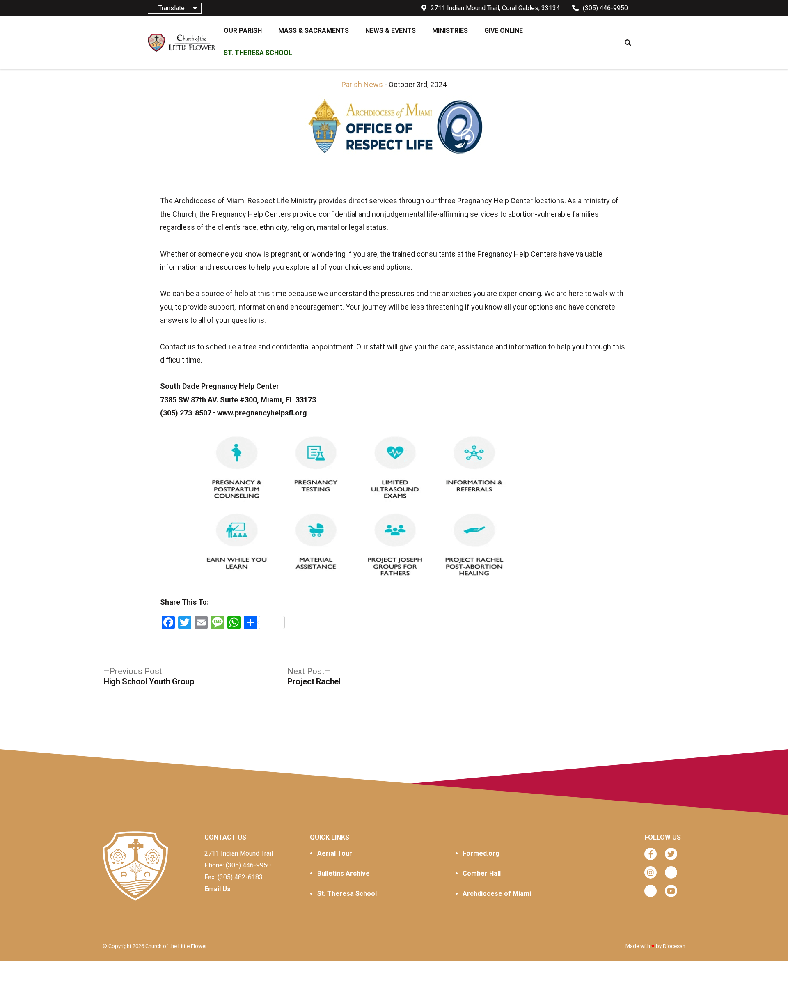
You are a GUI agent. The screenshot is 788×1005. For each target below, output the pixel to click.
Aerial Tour (334, 853)
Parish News (362, 84)
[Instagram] (650, 872)
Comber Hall (482, 873)
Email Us (217, 889)
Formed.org (481, 853)
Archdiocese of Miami (497, 893)
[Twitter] (671, 854)
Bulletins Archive (343, 873)
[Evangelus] (650, 891)
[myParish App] (671, 872)
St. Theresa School (347, 893)
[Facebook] (650, 854)
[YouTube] (671, 891)
